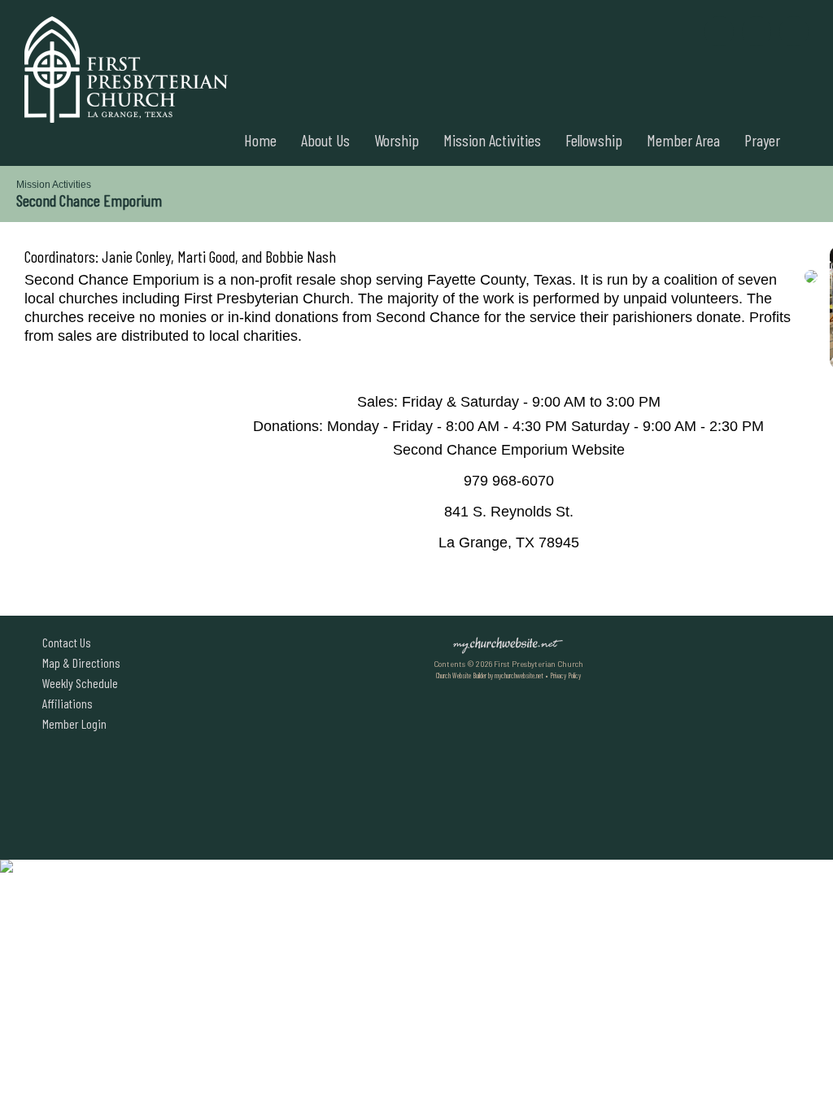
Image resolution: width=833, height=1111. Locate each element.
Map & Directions (78, 662)
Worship (396, 140)
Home (260, 140)
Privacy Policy (565, 675)
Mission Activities (492, 140)
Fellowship (593, 140)
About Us (325, 140)
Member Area (683, 140)
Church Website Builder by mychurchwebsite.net (489, 675)
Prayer (762, 140)
